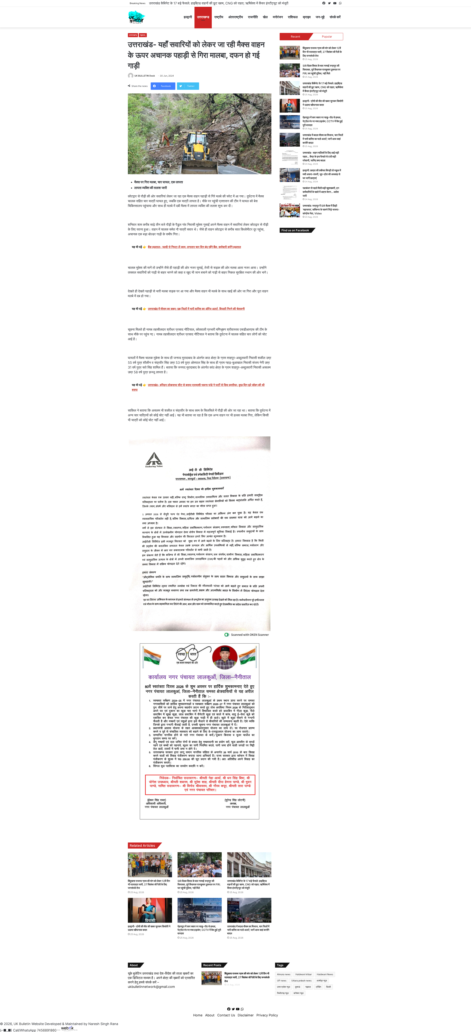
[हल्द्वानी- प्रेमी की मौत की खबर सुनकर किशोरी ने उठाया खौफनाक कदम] (150, 910)
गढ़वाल (308, 986)
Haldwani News (325, 974)
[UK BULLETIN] (136, 17)
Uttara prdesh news (301, 980)
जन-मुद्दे (320, 17)
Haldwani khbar (303, 974)
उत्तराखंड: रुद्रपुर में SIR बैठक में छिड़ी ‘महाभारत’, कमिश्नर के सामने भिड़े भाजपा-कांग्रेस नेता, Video (321, 209)
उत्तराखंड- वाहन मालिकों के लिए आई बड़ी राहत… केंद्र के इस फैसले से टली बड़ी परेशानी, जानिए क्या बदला (321, 156)
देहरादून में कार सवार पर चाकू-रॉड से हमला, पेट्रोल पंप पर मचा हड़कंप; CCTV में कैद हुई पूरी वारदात (199, 930)
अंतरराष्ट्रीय (235, 17)
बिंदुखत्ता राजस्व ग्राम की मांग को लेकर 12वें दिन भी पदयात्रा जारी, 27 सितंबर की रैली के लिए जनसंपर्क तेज (149, 884)
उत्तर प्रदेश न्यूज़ (283, 986)
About (210, 1015)
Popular (327, 36)
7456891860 (46, 1030)
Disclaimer (246, 1015)
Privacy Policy (267, 1015)
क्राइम (307, 17)
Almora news (283, 974)
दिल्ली (328, 986)
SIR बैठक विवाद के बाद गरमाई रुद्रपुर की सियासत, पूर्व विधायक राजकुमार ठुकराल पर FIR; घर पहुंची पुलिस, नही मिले (199, 884)
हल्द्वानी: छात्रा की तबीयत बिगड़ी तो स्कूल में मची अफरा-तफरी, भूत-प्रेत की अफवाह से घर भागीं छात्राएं (322, 174)
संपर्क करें (335, 17)
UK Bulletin (22, 1024)
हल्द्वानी (188, 17)
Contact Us (226, 1015)
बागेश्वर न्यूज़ (298, 993)
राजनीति (253, 17)
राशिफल (293, 17)
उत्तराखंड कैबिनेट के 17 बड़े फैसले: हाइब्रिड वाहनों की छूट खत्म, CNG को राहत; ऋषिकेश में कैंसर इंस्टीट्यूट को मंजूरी (248, 884)
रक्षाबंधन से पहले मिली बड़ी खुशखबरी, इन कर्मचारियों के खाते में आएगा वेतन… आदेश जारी (321, 191)
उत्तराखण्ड (203, 17)
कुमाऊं (297, 986)
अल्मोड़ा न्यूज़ (322, 980)
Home (197, 1015)
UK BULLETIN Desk (144, 75)
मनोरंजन (278, 17)
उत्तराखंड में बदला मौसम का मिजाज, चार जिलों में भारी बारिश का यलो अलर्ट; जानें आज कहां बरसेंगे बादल (248, 930)
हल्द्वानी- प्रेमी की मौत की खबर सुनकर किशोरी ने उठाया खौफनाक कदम (190, 3)
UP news (281, 980)
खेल (265, 17)
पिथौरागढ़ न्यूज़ (282, 993)
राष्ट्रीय (218, 17)
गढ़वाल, (143, 35)
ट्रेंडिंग (318, 986)
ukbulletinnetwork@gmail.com (151, 987)
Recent (295, 36)
